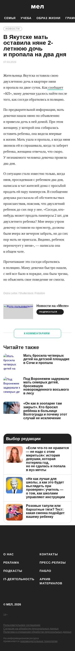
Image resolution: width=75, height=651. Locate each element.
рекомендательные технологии (39, 641)
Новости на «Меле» (52, 306)
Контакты (49, 554)
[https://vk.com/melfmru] (32, 538)
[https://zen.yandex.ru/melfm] (20, 538)
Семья (10, 18)
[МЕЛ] (37, 6)
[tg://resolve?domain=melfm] (7, 538)
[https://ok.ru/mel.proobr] (69, 538)
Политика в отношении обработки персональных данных (37, 631)
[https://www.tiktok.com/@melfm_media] (44, 538)
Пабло (45, 570)
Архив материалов (51, 581)
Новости (13, 28)
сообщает (55, 87)
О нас (8, 554)
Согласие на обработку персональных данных (31, 628)
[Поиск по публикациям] (6, 7)
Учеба (26, 18)
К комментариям (37, 333)
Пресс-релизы (53, 562)
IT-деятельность (18, 579)
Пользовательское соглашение (21, 625)
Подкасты (12, 570)
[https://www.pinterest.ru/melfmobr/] (56, 538)
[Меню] (69, 7)
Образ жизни (48, 18)
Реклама (11, 562)
